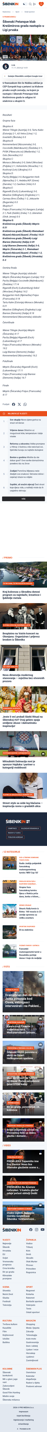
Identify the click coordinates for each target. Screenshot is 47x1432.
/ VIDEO (7, 1145)
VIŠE (23, 499)
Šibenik (6, 1247)
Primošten (31, 1269)
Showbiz (7, 1290)
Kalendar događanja (30, 828)
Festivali (6, 1301)
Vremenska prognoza (8, 1263)
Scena (6, 1287)
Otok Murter (31, 1261)
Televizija (7, 1305)
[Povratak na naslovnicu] (12, 3)
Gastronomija (32, 1342)
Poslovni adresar (15, 837)
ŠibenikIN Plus (34, 1369)
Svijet (5, 1258)
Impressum (23, 1412)
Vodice (29, 1243)
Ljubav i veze (32, 1349)
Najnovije (7, 1243)
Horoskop (30, 1353)
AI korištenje (23, 1424)
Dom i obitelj (32, 1346)
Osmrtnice (12, 828)
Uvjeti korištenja (23, 1416)
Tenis (28, 1308)
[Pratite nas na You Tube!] (42, 1229)
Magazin (31, 1320)
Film (5, 1331)
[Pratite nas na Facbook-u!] (30, 1229)
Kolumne (7, 1369)
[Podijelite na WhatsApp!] (25, 404)
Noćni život (8, 1294)
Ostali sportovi (30, 12)
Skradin (29, 1258)
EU (4, 1254)
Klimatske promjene (7, 1277)
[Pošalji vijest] (34, 4)
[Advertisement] (23, 530)
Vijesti (6, 1240)
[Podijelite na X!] (19, 404)
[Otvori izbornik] (41, 4)
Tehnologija (31, 1335)
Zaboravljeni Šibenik (8, 1387)
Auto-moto (31, 1339)
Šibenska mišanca (11, 1400)
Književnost (8, 1335)
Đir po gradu (8, 1272)
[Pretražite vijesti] (30, 4)
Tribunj (29, 1247)
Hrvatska (7, 1250)
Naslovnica (6, 12)
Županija (31, 1240)
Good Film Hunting (11, 1392)
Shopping (30, 1324)
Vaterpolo (30, 1305)
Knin (28, 1250)
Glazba (6, 1298)
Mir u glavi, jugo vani (10, 1380)
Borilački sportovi (34, 1301)
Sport (17, 12)
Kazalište (7, 1328)
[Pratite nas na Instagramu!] (36, 1229)
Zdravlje (30, 1331)
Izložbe (6, 1339)
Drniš (28, 1254)
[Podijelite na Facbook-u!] (13, 404)
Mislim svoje (8, 1396)
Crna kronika (8, 1268)
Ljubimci (30, 1357)
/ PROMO (7, 557)
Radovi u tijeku (14, 833)
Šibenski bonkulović (8, 1374)
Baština (6, 1342)
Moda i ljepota (32, 1328)
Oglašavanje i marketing (23, 1420)
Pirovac (29, 1265)
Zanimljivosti (32, 1360)
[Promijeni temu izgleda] (25, 4)
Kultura (7, 1320)
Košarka (30, 1294)
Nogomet (30, 1290)
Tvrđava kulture (10, 1324)
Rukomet (30, 1298)
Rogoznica (31, 1272)
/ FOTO (6, 966)
